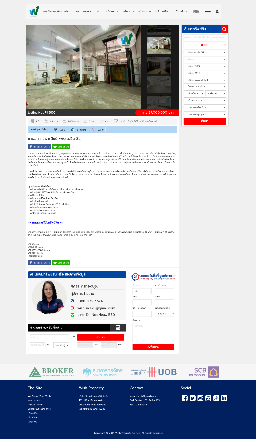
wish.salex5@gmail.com (94, 308)
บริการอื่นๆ (33, 413)
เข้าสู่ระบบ (32, 421)
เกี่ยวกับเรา (33, 417)
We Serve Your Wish (39, 396)
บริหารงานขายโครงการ (39, 408)
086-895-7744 (91, 301)
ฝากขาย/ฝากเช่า (36, 404)
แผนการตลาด (34, 400)
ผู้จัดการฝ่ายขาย (82, 293)
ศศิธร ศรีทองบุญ (85, 286)
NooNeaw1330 (103, 314)
